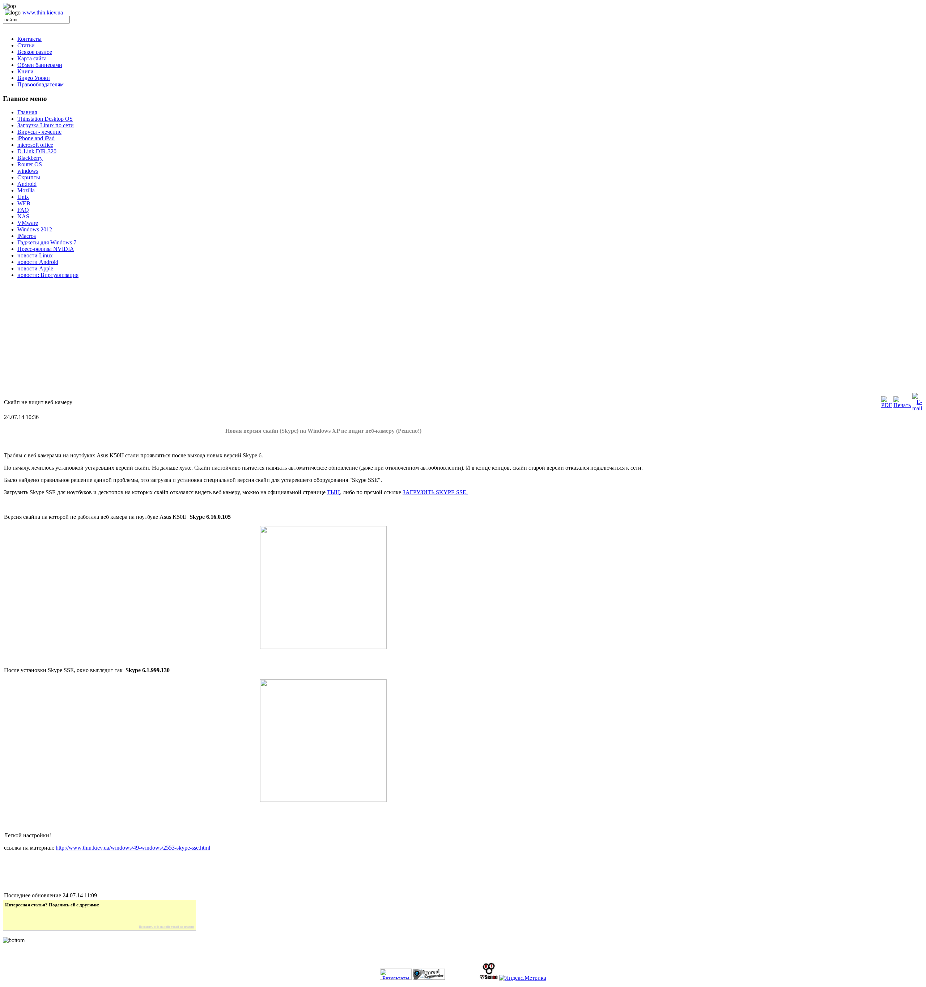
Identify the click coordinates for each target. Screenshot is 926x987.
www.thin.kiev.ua (42, 12)
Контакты (29, 39)
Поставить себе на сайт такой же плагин (166, 926)
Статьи (26, 45)
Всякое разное (34, 52)
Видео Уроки (33, 78)
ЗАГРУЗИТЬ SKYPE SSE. (435, 492)
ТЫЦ (333, 492)
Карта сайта (32, 58)
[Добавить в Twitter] (15, 916)
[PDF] (886, 405)
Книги (25, 71)
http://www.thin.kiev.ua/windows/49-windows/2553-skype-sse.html (133, 848)
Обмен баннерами (39, 65)
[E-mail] (917, 408)
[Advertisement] (220, 341)
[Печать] (902, 405)
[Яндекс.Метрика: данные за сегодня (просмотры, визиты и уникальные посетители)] (522, 978)
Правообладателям (40, 84)
